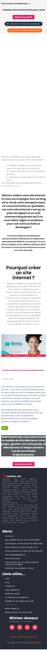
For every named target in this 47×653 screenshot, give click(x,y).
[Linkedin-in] (27, 627)
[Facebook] (12, 627)
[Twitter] (34, 627)
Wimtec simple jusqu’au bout (23, 636)
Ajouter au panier (24, 17)
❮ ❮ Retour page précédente (24, 30)
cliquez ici (15, 185)
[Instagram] (19, 627)
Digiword (36, 642)
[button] (24, 24)
